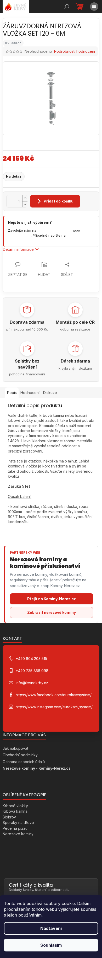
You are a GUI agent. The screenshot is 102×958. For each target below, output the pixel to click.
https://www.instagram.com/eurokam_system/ (54, 707)
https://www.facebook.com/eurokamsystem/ (54, 695)
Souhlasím (51, 945)
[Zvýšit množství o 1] (24, 198)
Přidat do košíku (58, 201)
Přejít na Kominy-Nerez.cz (51, 599)
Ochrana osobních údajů (24, 761)
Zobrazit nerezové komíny (51, 612)
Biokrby (9, 817)
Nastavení (51, 928)
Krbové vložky (15, 805)
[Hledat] (66, 6)
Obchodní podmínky (20, 755)
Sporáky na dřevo (18, 822)
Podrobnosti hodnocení (74, 51)
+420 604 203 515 (54, 230)
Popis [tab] (12, 392)
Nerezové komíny (18, 834)
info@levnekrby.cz (24, 240)
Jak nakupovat (15, 748)
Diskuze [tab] (50, 392)
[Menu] (94, 6)
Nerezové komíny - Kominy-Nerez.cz (37, 768)
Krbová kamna (15, 811)
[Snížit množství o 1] (24, 204)
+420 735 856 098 (32, 670)
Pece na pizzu (15, 828)
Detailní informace (18, 249)
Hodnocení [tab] (29, 392)
